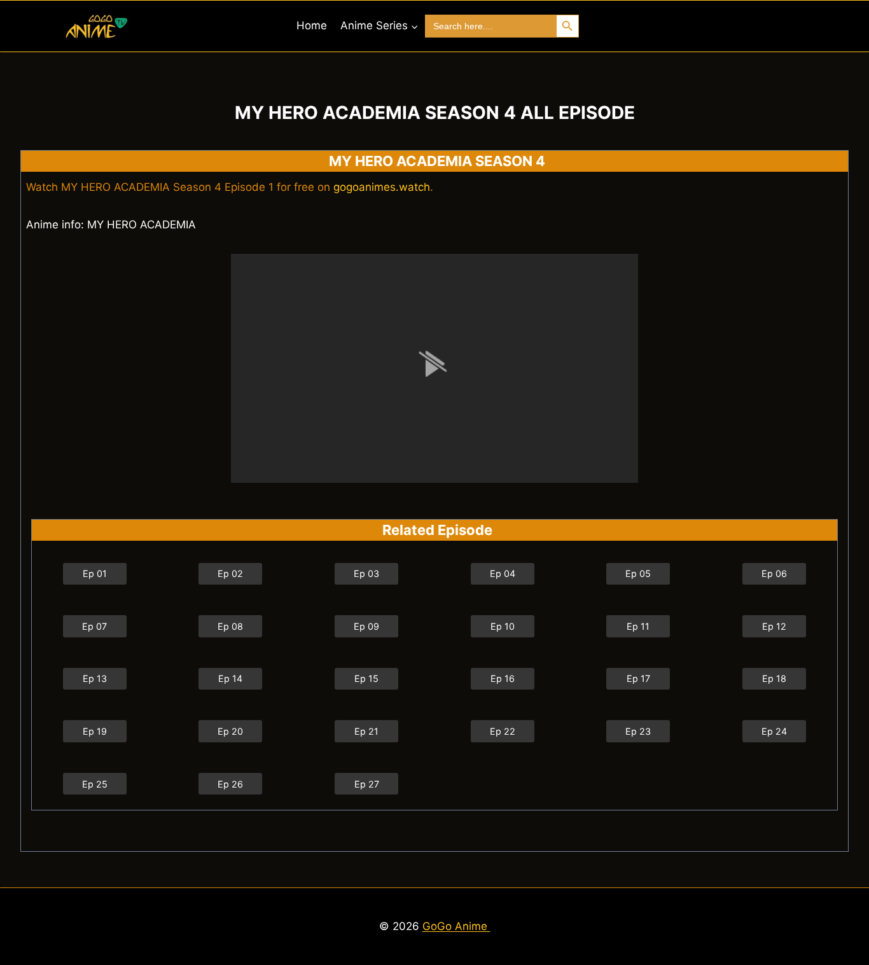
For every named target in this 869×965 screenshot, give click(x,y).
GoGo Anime (456, 926)
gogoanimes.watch (381, 187)
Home (311, 25)
